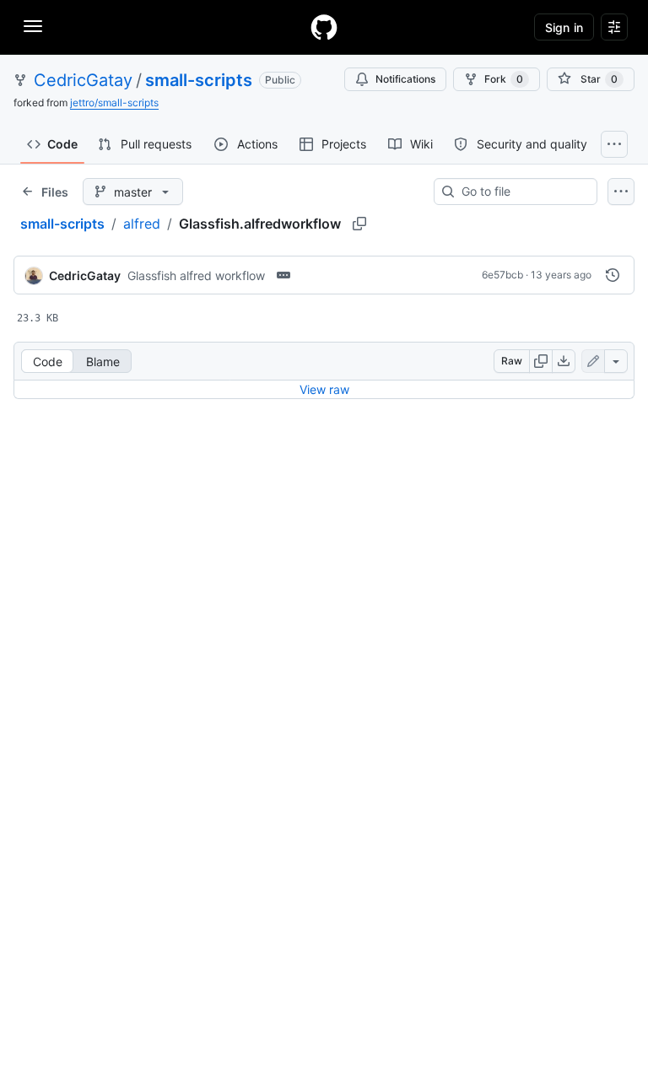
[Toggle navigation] (33, 26)
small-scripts (198, 80)
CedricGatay (83, 80)
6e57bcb (502, 274)
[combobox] (522, 191)
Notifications (405, 79)
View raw (324, 389)
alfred (141, 223)
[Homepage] (324, 26)
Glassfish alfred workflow (196, 275)
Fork (503, 79)
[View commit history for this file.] (612, 275)
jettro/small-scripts (114, 102)
